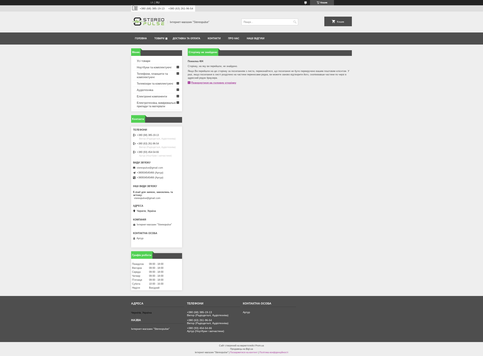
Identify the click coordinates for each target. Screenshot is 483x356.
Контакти (214, 38)
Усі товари (143, 60)
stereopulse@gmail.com (150, 167)
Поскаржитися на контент (244, 352)
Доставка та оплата (186, 38)
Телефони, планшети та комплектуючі (152, 75)
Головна (141, 38)
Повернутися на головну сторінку (213, 82)
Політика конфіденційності (273, 352)
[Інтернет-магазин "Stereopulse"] (148, 22)
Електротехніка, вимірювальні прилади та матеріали (156, 104)
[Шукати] (294, 22)
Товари (159, 38)
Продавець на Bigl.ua (241, 349)
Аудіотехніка (145, 90)
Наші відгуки (255, 38)
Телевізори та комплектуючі (155, 83)
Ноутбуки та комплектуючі (154, 67)
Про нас (233, 38)
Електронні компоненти (152, 96)
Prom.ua (259, 345)
